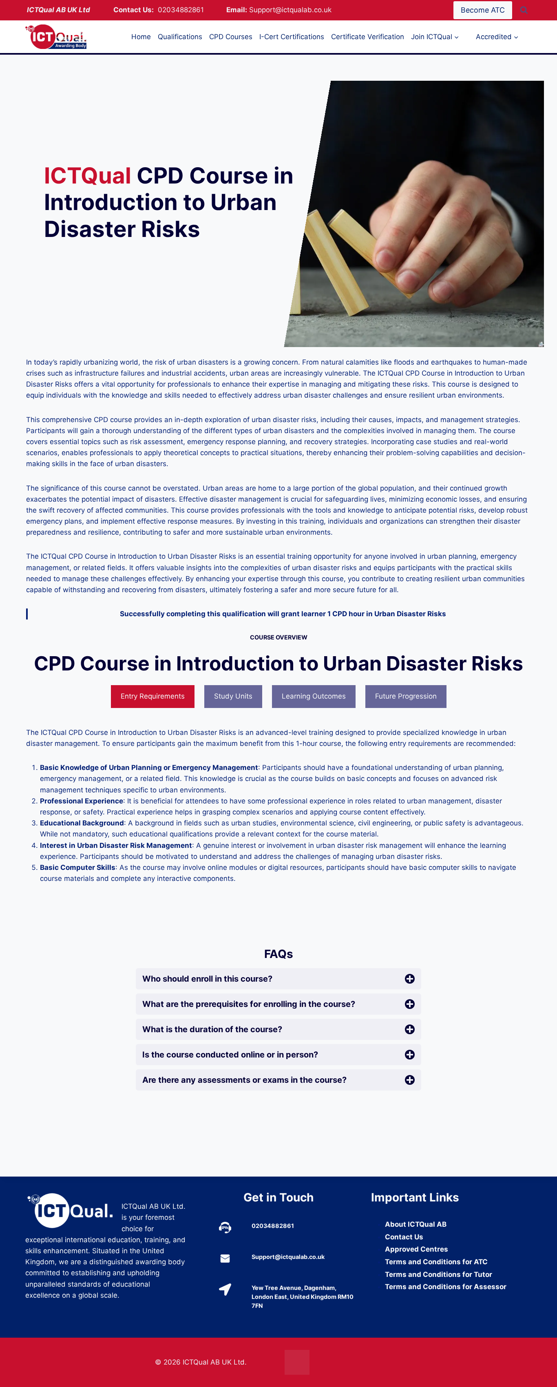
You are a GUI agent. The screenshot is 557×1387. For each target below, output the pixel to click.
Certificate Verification (367, 37)
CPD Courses (230, 37)
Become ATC (483, 10)
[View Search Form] (524, 10)
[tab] (153, 696)
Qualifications (180, 37)
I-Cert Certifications (291, 37)
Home (141, 37)
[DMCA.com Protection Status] (343, 1362)
